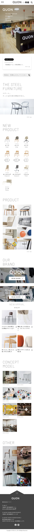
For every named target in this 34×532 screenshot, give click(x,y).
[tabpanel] (17, 29)
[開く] (2, 2)
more (7, 49)
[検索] (29, 75)
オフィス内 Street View (8, 508)
